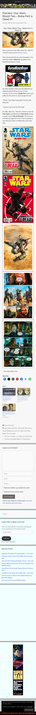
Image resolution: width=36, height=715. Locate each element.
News (6, 425)
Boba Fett (14, 428)
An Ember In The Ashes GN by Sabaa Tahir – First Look (17, 573)
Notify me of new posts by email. (13, 492)
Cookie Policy (30, 706)
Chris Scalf (21, 428)
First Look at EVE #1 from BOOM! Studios (13, 580)
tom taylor (13, 434)
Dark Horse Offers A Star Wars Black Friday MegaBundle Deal (8, 398)
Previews (11, 425)
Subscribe (6, 538)
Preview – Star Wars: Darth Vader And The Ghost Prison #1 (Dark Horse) (23, 398)
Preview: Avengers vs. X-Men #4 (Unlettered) (18, 436)
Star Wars (21, 431)
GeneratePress (29, 713)
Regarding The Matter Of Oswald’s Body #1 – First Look (17, 554)
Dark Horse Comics (21, 53)
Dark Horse (28, 428)
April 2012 (8, 428)
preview (14, 431)
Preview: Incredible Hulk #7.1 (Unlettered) (17, 439)
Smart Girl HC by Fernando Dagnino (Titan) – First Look (17, 561)
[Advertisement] (18, 612)
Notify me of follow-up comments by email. (17, 488)
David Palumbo (7, 431)
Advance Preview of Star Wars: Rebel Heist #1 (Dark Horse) (9, 413)
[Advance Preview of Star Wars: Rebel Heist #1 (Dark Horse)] (9, 407)
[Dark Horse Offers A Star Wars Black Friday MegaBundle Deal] (9, 391)
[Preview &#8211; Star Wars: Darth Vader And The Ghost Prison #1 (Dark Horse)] (23, 391)
